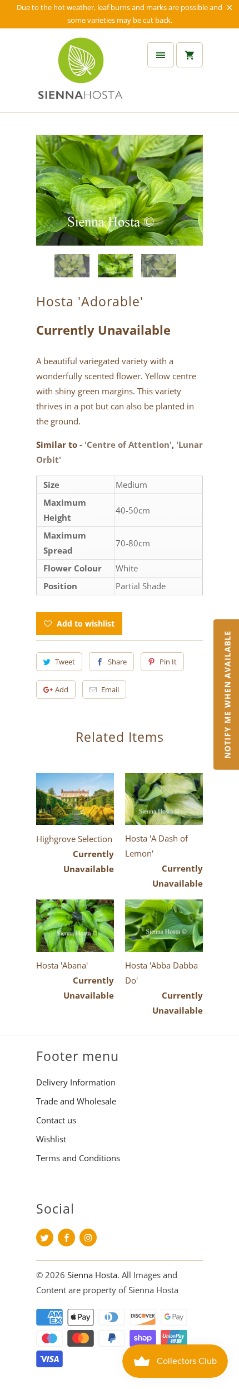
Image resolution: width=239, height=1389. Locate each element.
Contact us (56, 1120)
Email (110, 689)
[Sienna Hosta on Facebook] (66, 1237)
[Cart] (189, 54)
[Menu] (160, 54)
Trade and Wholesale (76, 1101)
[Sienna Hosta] (80, 74)
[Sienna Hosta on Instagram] (88, 1237)
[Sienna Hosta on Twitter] (44, 1237)
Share (117, 662)
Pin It (168, 662)
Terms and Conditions (78, 1157)
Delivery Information (76, 1082)
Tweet (65, 662)
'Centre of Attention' (128, 444)
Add (61, 689)
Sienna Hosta (92, 1274)
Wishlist (51, 1139)
